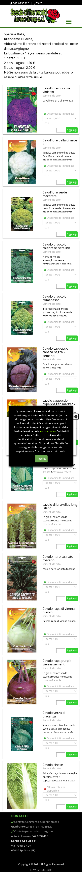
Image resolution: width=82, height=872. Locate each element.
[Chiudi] (76, 416)
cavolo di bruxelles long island (60, 506)
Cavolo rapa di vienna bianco (59, 610)
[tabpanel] (41, 55)
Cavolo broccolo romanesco (54, 298)
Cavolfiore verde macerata (55, 194)
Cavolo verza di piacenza (54, 714)
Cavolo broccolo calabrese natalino (56, 246)
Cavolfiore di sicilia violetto (56, 90)
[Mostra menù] (68, 21)
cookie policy (48, 431)
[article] (41, 110)
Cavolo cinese (53, 765)
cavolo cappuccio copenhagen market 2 (59, 402)
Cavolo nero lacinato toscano (58, 558)
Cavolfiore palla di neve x (60, 142)
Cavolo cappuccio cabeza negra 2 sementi (55, 352)
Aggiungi (72, 130)
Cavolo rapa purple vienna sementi (57, 662)
